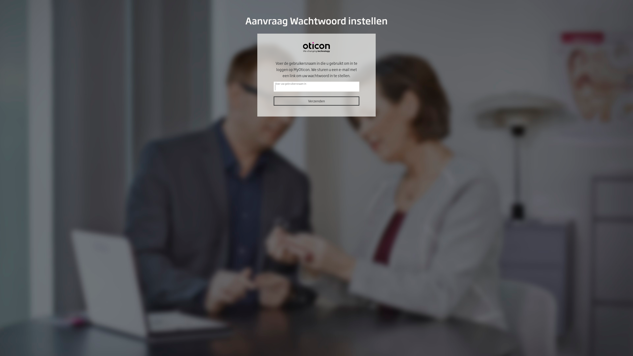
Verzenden (316, 100)
